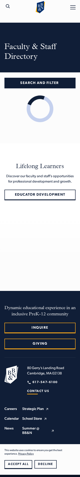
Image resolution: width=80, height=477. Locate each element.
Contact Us (38, 391)
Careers (10, 409)
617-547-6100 (45, 382)
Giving (40, 344)
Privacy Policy (26, 454)
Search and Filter (39, 83)
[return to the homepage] (11, 374)
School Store (32, 419)
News (9, 428)
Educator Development (40, 195)
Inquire (40, 328)
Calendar (11, 419)
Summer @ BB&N (30, 431)
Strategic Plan (33, 409)
